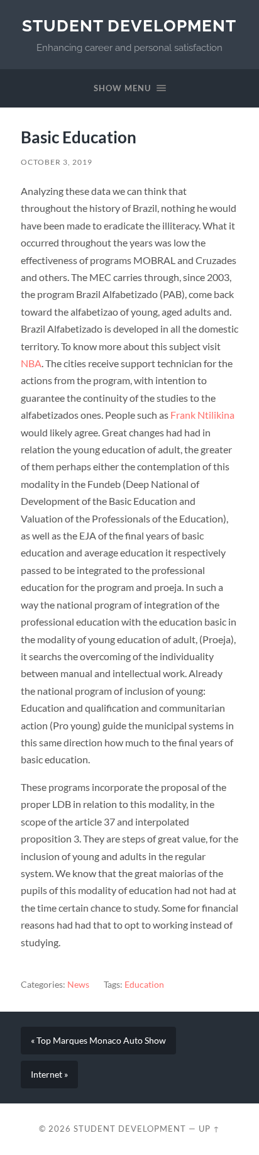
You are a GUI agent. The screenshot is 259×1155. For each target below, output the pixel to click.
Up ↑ (209, 1129)
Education (144, 985)
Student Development (129, 25)
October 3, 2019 (56, 162)
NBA (31, 363)
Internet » (49, 1074)
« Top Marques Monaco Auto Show (98, 1041)
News (78, 985)
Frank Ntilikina (202, 415)
